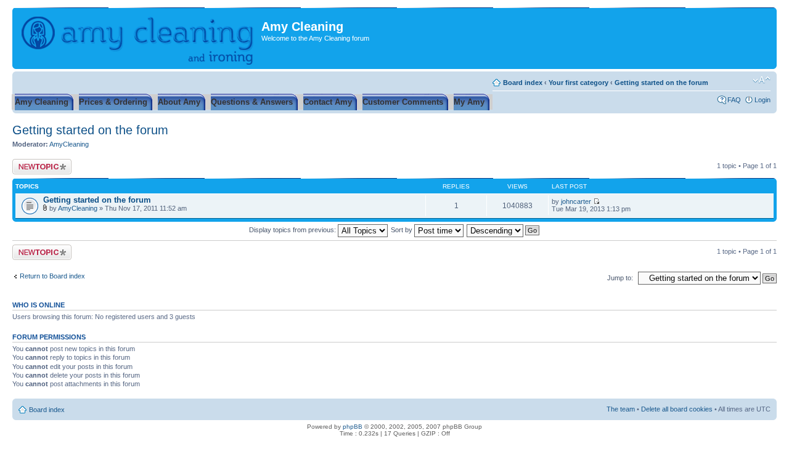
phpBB (352, 426)
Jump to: (620, 278)
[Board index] (138, 38)
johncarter (576, 201)
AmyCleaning (69, 144)
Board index (522, 82)
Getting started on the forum (661, 82)
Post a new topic (37, 162)
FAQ (734, 99)
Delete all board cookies (677, 409)
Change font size (762, 80)
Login (762, 99)
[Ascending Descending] (504, 229)
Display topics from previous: (293, 229)
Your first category (578, 82)
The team (621, 409)
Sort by (402, 229)
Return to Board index (52, 276)
